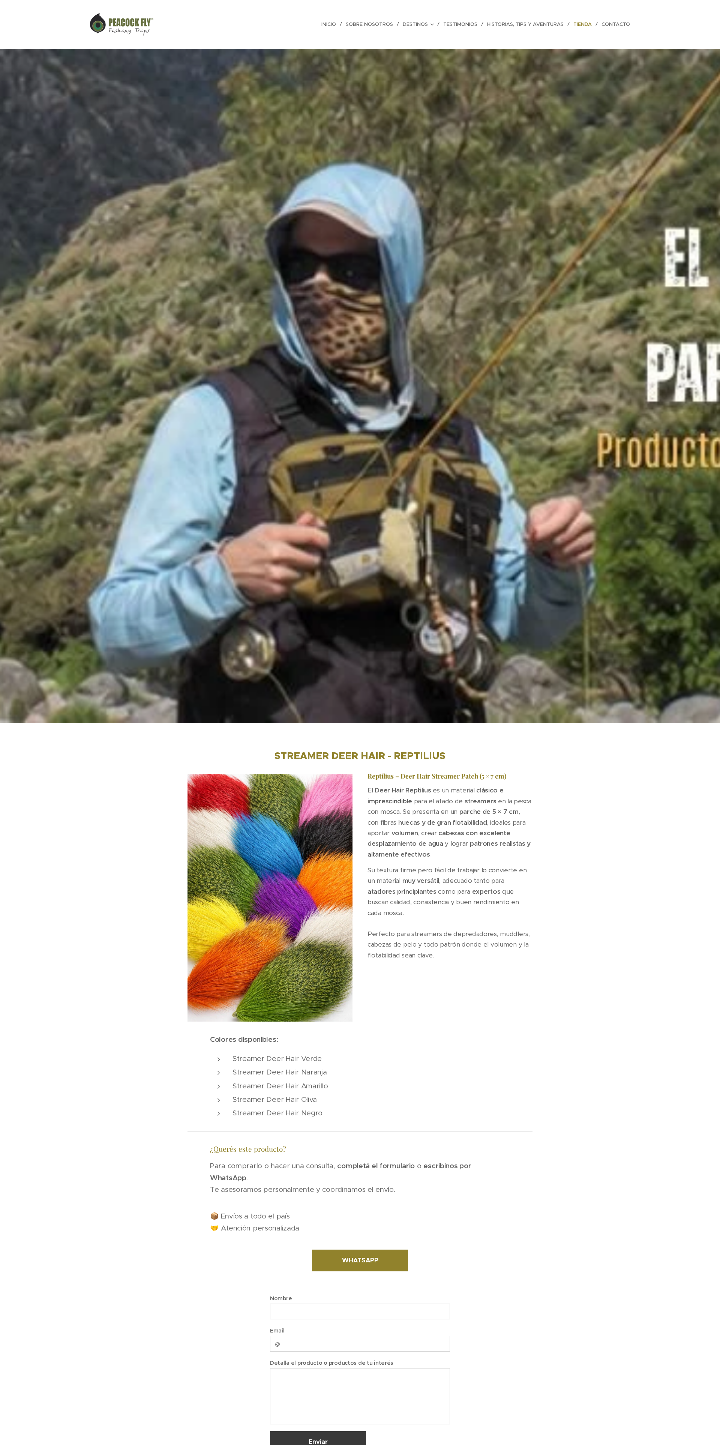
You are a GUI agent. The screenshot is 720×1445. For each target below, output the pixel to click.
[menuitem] (331, 24)
